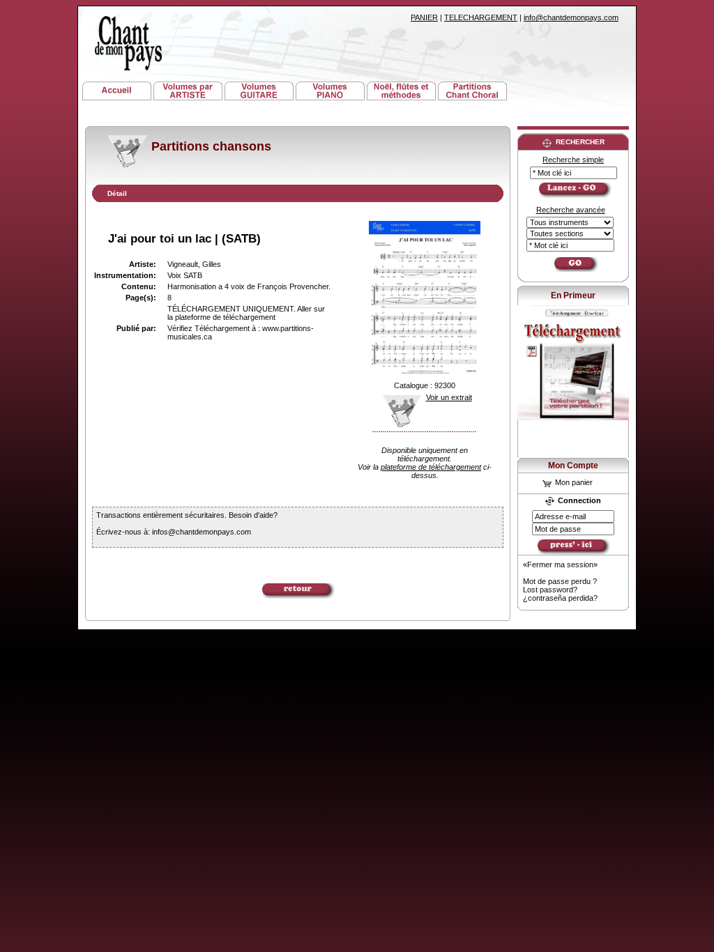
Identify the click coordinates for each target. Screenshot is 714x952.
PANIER (424, 17)
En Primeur (573, 295)
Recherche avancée (570, 210)
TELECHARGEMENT (480, 17)
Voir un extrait (449, 397)
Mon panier (573, 482)
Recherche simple (573, 159)
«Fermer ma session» (560, 564)
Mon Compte (573, 465)
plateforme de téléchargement (431, 467)
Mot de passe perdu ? (560, 581)
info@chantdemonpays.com (571, 17)
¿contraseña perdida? (560, 598)
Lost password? (550, 589)
